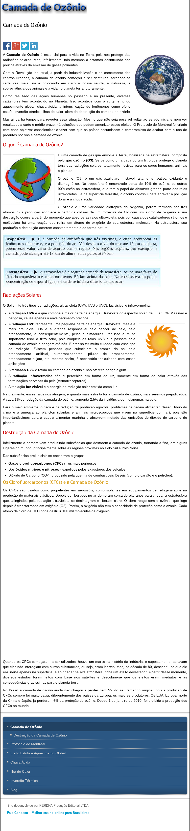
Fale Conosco (17, 813)
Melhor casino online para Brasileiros (60, 813)
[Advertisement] (44, 551)
